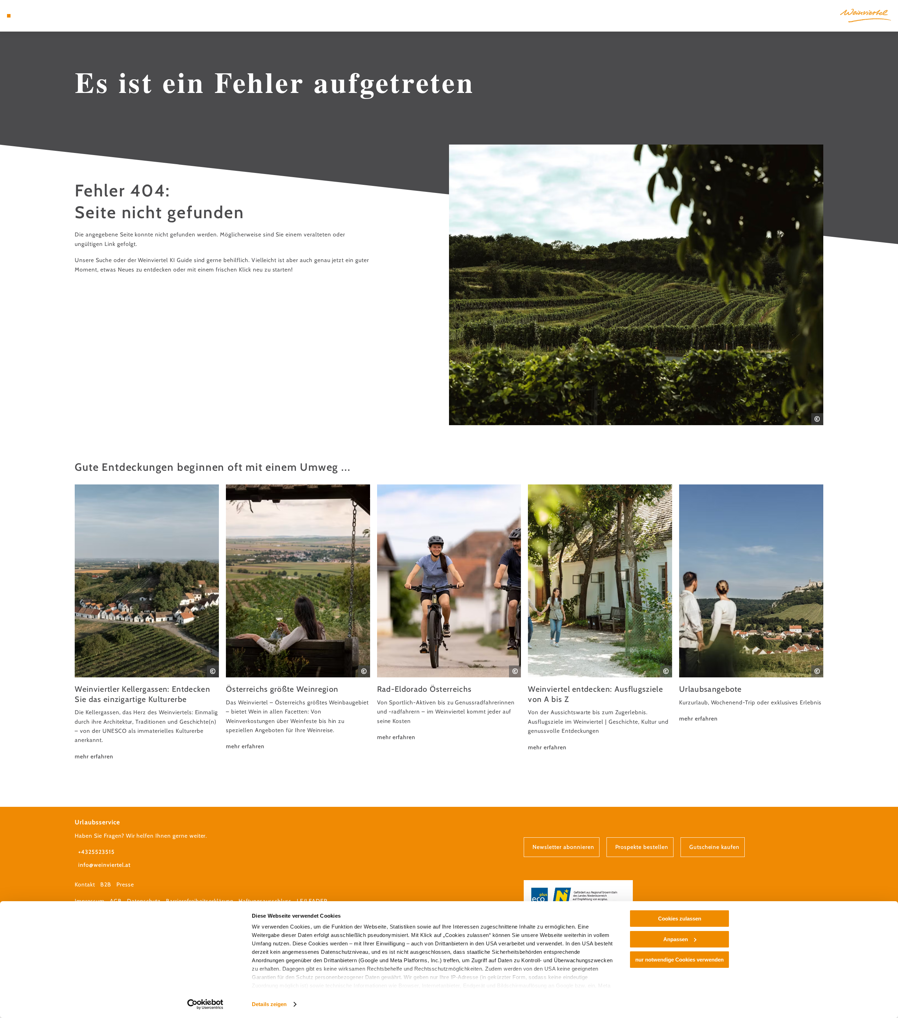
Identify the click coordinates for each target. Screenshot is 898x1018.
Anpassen (675, 939)
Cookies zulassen (679, 919)
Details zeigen (269, 1004)
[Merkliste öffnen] (38, 16)
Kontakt (85, 884)
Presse (125, 884)
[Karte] (28, 16)
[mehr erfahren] (147, 622)
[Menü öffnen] (9, 16)
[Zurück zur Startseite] (865, 15)
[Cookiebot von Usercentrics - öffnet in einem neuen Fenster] (205, 1004)
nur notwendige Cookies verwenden (679, 960)
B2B (105, 884)
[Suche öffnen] (49, 16)
